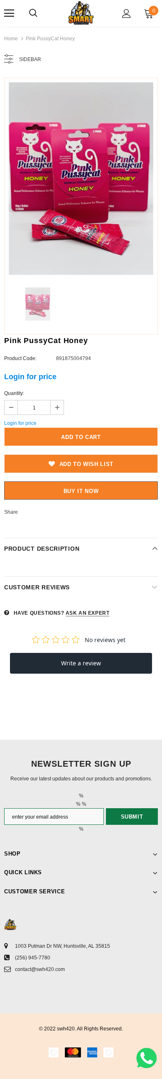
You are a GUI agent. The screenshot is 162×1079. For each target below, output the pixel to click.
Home (11, 39)
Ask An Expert (88, 613)
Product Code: (20, 358)
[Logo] (81, 12)
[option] (81, 178)
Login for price (30, 377)
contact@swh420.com (40, 969)
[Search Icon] (33, 13)
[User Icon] (126, 13)
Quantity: (14, 393)
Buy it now (81, 491)
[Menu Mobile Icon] (9, 13)
